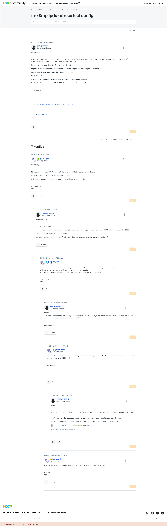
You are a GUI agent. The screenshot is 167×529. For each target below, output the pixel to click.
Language (147, 3)
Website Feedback (54, 518)
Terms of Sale (21, 518)
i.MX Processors (54, 10)
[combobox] (91, 22)
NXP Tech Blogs (62, 3)
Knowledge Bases (46, 3)
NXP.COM (74, 3)
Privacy (5, 518)
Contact (42, 513)
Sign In (162, 3)
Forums (34, 3)
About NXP (7, 513)
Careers (16, 513)
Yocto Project (70, 104)
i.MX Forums (42, 10)
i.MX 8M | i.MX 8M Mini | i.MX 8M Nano (52, 104)
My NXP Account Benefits (57, 513)
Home (33, 10)
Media (34, 513)
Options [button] (131, 30)
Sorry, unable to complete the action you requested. (21, 524)
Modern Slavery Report (32, 518)
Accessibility (43, 518)
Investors (26, 513)
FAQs (155, 3)
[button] (123, 47)
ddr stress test (43, 114)
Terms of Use (12, 518)
